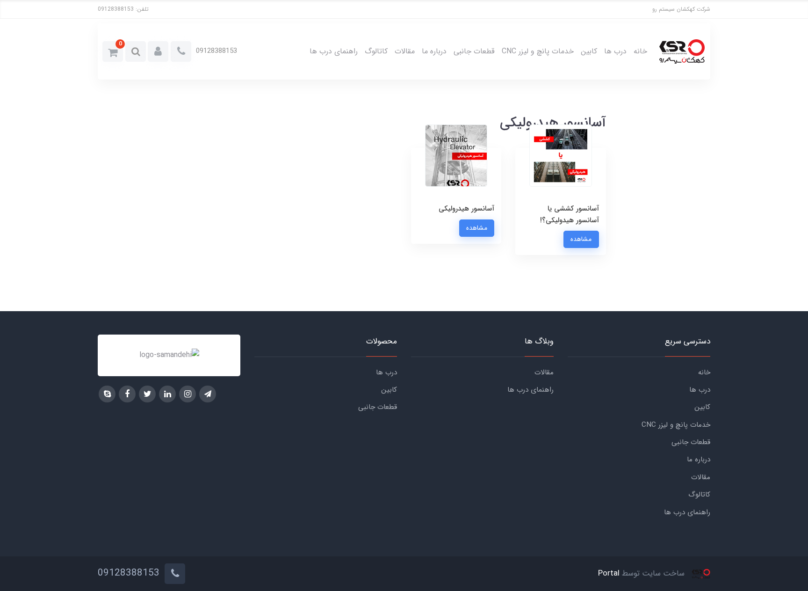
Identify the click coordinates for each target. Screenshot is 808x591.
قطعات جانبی (474, 51)
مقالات (405, 51)
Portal (609, 573)
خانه (640, 51)
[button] (158, 51)
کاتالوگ (376, 51)
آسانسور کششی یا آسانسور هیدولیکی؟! (569, 214)
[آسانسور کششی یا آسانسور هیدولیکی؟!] (560, 178)
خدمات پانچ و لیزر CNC (538, 51)
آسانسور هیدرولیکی (466, 208)
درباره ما (434, 51)
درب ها (615, 51)
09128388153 (116, 9)
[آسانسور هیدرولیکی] (456, 178)
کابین (589, 51)
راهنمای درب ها (334, 51)
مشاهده (581, 239)
